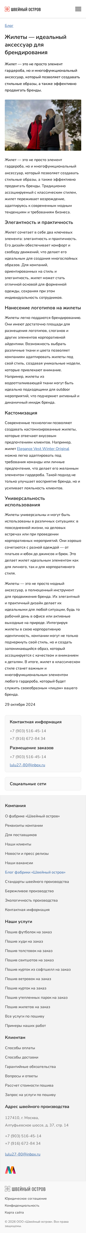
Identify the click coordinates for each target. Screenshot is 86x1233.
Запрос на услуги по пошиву (30, 1094)
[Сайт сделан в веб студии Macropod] (43, 1170)
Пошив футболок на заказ (28, 932)
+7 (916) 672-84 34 (27, 738)
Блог (9, 25)
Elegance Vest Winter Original (43, 448)
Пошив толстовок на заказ (29, 950)
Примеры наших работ (25, 1025)
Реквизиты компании (24, 825)
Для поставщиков (21, 835)
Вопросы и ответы (21, 1076)
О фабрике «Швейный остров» (32, 816)
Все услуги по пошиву (24, 1016)
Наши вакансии (19, 863)
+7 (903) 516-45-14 (28, 731)
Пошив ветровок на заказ (28, 979)
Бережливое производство (29, 891)
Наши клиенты (18, 844)
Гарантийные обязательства (30, 1066)
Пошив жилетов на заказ (27, 1007)
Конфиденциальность (22, 1205)
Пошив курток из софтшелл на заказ (38, 969)
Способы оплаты (20, 1048)
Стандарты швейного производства (37, 881)
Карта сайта (14, 1212)
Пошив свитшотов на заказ (29, 960)
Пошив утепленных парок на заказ (36, 997)
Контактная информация (27, 909)
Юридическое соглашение (26, 1198)
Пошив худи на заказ (24, 941)
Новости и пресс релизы (27, 853)
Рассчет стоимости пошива (29, 1085)
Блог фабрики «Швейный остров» (35, 872)
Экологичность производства (31, 900)
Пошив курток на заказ (25, 988)
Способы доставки (21, 1057)
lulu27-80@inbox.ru (27, 765)
